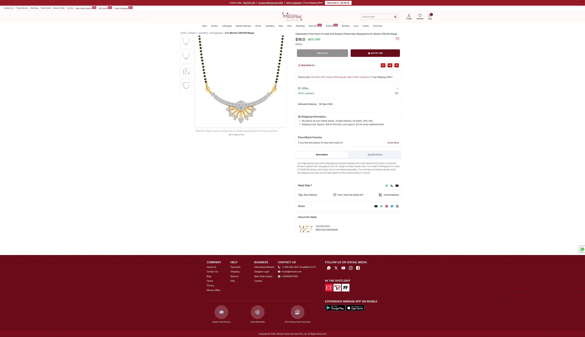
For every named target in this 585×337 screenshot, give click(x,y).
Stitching (34, 8)
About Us (211, 267)
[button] (186, 42)
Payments (235, 267)
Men (281, 26)
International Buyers (264, 267)
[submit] (395, 17)
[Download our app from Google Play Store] (335, 307)
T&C (397, 93)
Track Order (45, 8)
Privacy (210, 285)
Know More (393, 142)
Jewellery (270, 26)
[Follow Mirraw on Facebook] (358, 268)
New (204, 26)
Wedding (300, 26)
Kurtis (258, 26)
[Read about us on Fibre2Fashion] (345, 287)
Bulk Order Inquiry (86, 8)
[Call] (391, 185)
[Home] (292, 16)
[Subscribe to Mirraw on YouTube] (343, 268)
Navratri (315, 25)
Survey (70, 8)
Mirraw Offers (213, 290)
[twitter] (397, 206)
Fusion (366, 26)
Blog (209, 276)
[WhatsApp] (386, 185)
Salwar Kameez (243, 26)
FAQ (233, 281)
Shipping (235, 271)
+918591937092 (290, 276)
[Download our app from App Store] (355, 307)
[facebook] (392, 206)
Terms (210, 281)
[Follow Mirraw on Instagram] (350, 268)
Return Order (59, 8)
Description (322, 154)
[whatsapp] (381, 206)
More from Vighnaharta (327, 229)
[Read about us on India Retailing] (337, 287)
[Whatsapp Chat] (582, 249)
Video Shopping (123, 8)
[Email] (397, 185)
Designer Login (261, 271)
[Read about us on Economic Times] (329, 287)
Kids (289, 26)
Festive (331, 25)
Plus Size (377, 26)
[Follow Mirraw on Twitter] (336, 268)
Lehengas (227, 26)
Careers (258, 281)
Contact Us (8, 8)
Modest (345, 26)
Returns (234, 276)
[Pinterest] (386, 206)
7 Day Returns (22, 8)
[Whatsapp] (328, 268)
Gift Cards (105, 8)
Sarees (214, 26)
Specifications (375, 154)
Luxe (356, 26)
